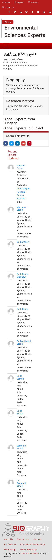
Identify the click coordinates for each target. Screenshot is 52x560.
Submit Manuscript (28, 549)
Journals (37, 539)
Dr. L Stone (22, 309)
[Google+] (27, 12)
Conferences (10, 544)
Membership (10, 549)
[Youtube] (38, 12)
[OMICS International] (26, 529)
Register (20, 2)
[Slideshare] (44, 12)
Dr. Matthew (23, 241)
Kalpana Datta (21, 167)
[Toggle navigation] (6, 46)
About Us (8, 539)
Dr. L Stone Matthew (22, 275)
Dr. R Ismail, (20, 412)
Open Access (23, 539)
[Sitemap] (50, 12)
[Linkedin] (21, 12)
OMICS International (30, 553)
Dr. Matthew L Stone (24, 342)
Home (7, 2)
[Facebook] (9, 12)
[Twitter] (15, 12)
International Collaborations (32, 544)
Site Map (34, 2)
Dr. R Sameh (20, 377)
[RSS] (32, 12)
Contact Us (9, 7)
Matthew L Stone (22, 208)
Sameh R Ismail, (21, 447)
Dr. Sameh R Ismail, (21, 483)
